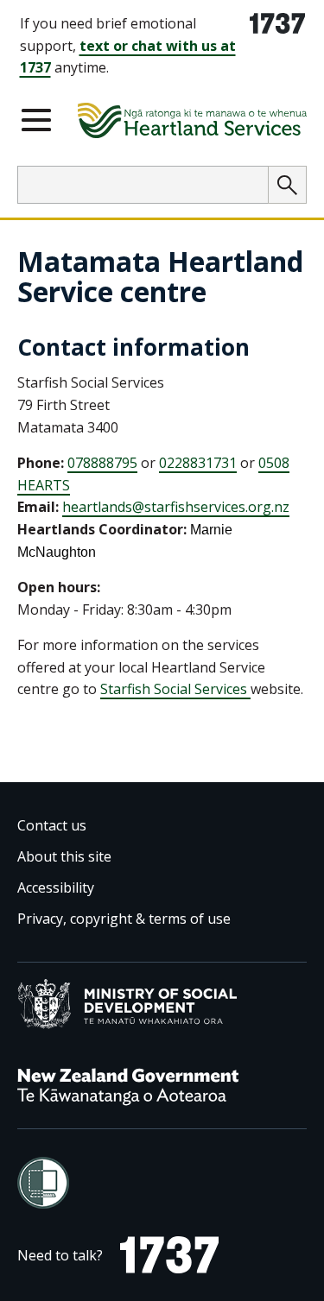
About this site (64, 856)
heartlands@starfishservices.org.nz (175, 506)
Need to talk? (60, 1259)
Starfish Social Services (175, 688)
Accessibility (55, 887)
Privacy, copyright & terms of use (124, 918)
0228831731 (198, 462)
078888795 (102, 462)
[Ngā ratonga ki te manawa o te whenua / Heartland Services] (192, 123)
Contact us (51, 825)
